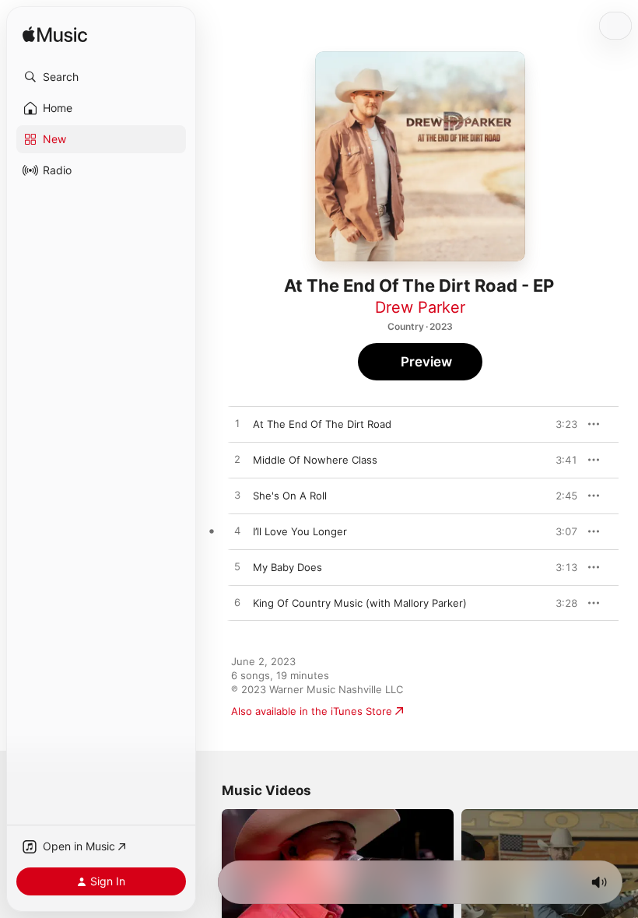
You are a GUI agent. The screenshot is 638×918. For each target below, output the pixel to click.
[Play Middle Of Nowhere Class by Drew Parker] (237, 460)
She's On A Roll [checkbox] (290, 495)
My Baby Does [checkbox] (287, 567)
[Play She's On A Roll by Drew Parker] (237, 496)
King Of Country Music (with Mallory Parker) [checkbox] (360, 603)
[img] (55, 35)
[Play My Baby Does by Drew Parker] (237, 567)
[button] (101, 77)
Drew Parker (420, 307)
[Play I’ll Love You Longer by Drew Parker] (237, 531)
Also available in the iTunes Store (311, 711)
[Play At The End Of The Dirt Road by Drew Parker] (237, 424)
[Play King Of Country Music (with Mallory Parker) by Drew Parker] (237, 603)
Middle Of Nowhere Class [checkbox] (315, 460)
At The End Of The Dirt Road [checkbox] (322, 424)
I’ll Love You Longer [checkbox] (300, 531)
